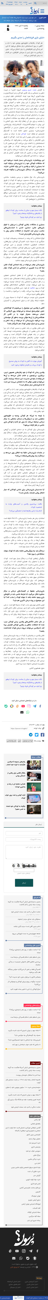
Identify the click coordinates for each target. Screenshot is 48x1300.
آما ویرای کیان (14, 1267)
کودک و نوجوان (28, 741)
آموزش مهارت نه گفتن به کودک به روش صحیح (25, 361)
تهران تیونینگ (35, 1196)
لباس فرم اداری (35, 1183)
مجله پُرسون (39, 25)
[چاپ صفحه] (7, 25)
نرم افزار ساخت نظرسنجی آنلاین (30, 1187)
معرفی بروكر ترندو (34, 1138)
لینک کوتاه (38, 728)
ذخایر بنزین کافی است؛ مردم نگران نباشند (27, 926)
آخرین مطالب (35, 1063)
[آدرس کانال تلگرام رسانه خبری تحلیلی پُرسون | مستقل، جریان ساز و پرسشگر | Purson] (35, 706)
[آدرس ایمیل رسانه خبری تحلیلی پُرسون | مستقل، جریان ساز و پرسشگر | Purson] (22, 712)
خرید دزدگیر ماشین (34, 1159)
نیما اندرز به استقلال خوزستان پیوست (28, 1075)
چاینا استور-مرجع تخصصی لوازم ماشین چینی (25, 1167)
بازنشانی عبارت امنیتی (23, 873)
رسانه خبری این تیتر (33, 1220)
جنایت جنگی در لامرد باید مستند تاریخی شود (25, 912)
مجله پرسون (36, 1026)
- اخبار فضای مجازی (15, 1284)
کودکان (23, 134)
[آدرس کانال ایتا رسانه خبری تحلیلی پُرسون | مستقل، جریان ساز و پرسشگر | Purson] (17, 706)
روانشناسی (40, 28)
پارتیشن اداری (35, 1147)
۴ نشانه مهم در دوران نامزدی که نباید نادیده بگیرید (24, 1030)
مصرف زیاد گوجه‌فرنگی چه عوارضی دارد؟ (27, 1035)
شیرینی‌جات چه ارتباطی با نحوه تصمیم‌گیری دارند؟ (24, 1040)
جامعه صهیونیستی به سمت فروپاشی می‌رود (26, 933)
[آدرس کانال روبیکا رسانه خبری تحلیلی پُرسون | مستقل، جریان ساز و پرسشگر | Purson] (12, 706)
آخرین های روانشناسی (32, 945)
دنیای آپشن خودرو (34, 1200)
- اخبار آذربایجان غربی (32, 1281)
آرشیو (30, 3)
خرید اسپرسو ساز (34, 1143)
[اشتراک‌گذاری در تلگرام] (30, 734)
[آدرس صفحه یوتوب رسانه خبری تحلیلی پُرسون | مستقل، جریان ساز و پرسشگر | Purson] (23, 706)
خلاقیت (32, 288)
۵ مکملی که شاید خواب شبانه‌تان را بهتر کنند (26, 1044)
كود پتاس (37, 1119)
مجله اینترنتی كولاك (34, 1212)
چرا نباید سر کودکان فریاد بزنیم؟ (31, 217)
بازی (19, 741)
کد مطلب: (38, 725)
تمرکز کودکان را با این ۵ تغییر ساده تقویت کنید (25, 989)
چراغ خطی (36, 1155)
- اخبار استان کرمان (32, 1287)
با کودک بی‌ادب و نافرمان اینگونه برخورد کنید (26, 365)
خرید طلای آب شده (34, 1171)
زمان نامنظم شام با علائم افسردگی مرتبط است (25, 957)
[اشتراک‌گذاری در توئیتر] (36, 734)
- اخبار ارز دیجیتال (15, 1287)
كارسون (38, 1192)
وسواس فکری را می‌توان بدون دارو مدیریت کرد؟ (24, 977)
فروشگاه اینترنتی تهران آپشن (31, 1204)
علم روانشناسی (11, 741)
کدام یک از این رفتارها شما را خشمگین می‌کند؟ (25, 510)
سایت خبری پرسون (29, 90)
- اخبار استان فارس (33, 1284)
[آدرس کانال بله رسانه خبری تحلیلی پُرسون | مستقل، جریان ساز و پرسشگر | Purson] (6, 706)
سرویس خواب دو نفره (33, 1151)
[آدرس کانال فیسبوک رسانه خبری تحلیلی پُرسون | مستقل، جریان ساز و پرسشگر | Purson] (40, 706)
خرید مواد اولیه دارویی (33, 1179)
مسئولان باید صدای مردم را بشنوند (29, 919)
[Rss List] (2, 3)
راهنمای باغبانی (35, 1123)
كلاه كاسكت (36, 1208)
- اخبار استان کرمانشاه (14, 1281)
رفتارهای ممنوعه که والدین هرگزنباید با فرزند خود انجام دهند (16, 765)
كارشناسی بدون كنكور (33, 1134)
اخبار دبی (37, 1163)
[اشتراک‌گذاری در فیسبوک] (42, 734)
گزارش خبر (36, 1175)
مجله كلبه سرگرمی (34, 1216)
